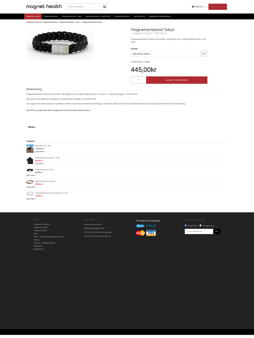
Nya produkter (139, 16)
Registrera (193, 226)
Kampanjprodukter (122, 16)
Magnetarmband (33, 22)
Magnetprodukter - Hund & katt (97, 16)
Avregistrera (208, 226)
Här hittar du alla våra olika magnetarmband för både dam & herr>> (59, 110)
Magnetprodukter (51, 16)
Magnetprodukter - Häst (71, 16)
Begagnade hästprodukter (160, 16)
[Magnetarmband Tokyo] (60, 44)
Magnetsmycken (33, 16)
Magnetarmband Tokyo (92, 22)
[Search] (105, 6)
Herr (78, 22)
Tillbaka (31, 127)
